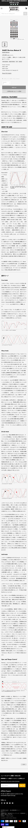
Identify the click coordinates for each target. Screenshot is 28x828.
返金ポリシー (4, 811)
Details (17, 2)
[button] (10, 79)
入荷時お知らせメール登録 (14, 91)
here (14, 795)
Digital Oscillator (12, 61)
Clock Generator (5, 61)
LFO (17, 61)
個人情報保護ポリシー (15, 810)
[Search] (25, 13)
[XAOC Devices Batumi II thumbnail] (4, 44)
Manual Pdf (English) (6, 73)
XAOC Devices (5, 52)
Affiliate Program (9, 815)
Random (20, 61)
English (5, 827)
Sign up (22, 785)
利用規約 (3, 815)
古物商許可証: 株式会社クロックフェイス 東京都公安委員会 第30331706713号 (13, 814)
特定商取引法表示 (5, 810)
